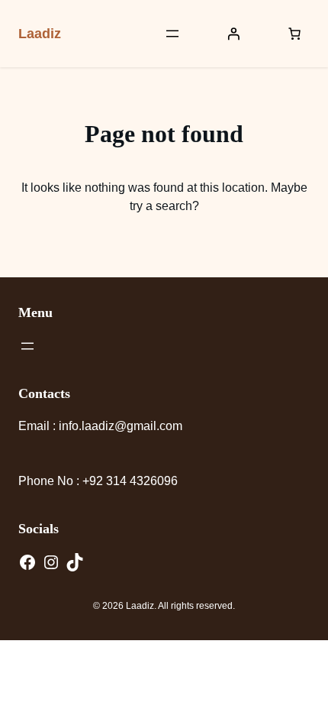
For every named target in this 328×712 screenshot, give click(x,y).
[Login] (233, 33)
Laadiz (39, 33)
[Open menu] (172, 33)
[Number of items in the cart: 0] (294, 33)
